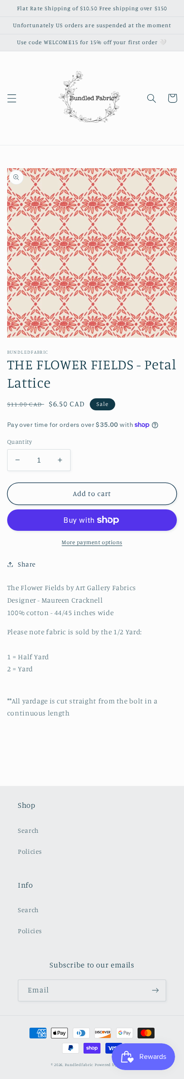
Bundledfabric (79, 1064)
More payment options (92, 542)
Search (28, 830)
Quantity (19, 441)
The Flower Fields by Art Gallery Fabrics (71, 587)
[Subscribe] (155, 990)
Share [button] (27, 564)
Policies (30, 851)
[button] (11, 98)
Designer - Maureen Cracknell (55, 600)
